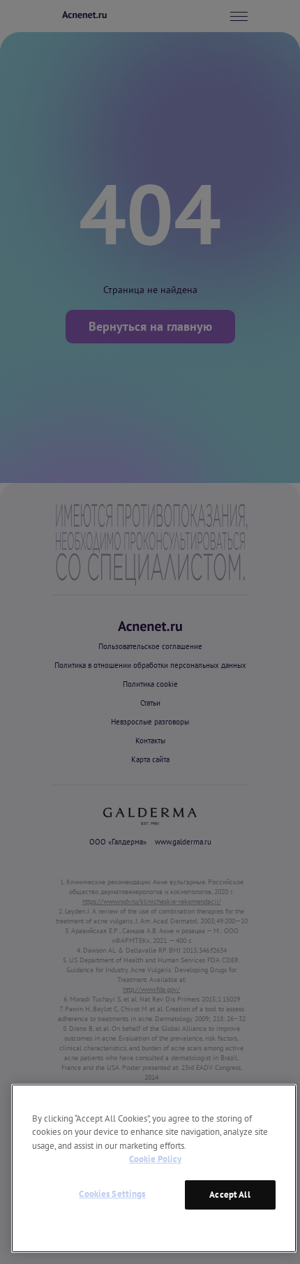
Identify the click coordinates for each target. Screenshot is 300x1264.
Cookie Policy (155, 1159)
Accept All (229, 1194)
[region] (154, 1168)
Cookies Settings (112, 1194)
